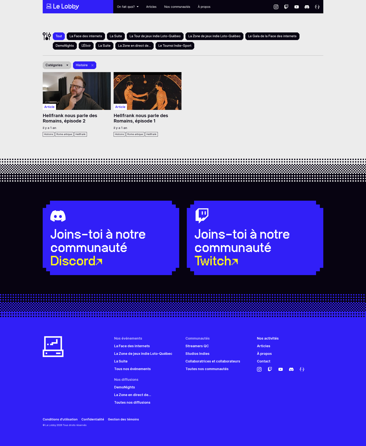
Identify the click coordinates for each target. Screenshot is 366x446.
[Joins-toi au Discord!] (307, 6)
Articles (151, 7)
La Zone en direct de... (134, 45)
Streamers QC (197, 346)
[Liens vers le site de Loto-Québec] (317, 6)
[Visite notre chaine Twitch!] (286, 6)
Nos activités (268, 338)
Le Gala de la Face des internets (272, 36)
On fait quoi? (126, 7)
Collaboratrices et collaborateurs (212, 361)
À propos (204, 7)
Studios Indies (197, 354)
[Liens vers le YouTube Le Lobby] (296, 6)
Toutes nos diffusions (132, 402)
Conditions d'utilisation (60, 419)
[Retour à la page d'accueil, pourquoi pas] (78, 6)
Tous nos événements (132, 369)
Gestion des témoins (123, 419)
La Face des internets (86, 36)
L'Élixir (86, 45)
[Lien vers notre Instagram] (276, 6)
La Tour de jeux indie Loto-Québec (155, 36)
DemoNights (65, 45)
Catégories (54, 65)
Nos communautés (177, 7)
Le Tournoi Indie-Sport (174, 45)
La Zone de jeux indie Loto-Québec (214, 36)
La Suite (116, 36)
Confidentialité (92, 419)
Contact (263, 361)
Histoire (82, 65)
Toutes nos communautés (207, 369)
